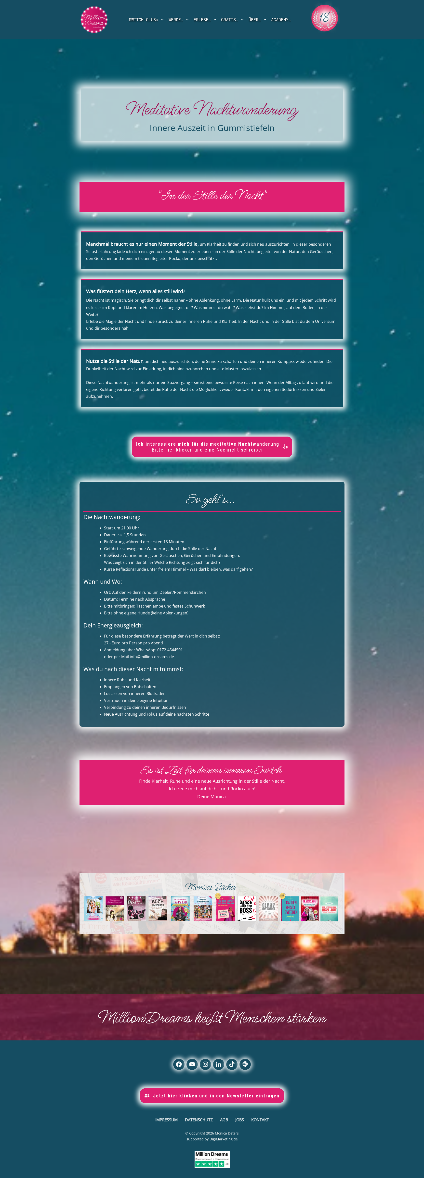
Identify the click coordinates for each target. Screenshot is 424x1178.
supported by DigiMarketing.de (212, 1139)
